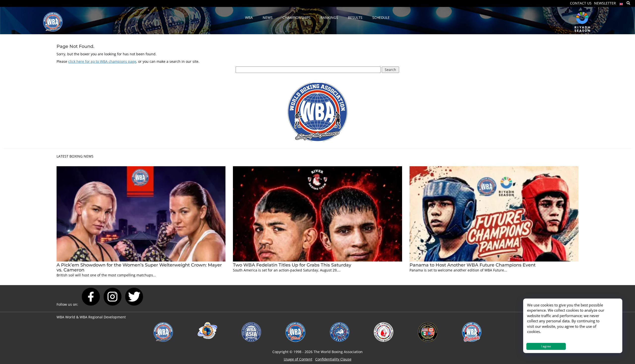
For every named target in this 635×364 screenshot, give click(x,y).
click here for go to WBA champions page (102, 61)
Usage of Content (298, 359)
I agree (546, 346)
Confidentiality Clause (333, 359)
